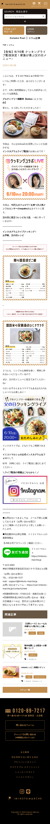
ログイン (34, 6)
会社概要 (25, 752)
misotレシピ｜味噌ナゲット (33, 667)
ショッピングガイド (25, 772)
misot (29, 677)
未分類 (41, 633)
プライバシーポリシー (25, 762)
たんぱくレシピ (40, 677)
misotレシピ (37, 681)
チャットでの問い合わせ (25, 736)
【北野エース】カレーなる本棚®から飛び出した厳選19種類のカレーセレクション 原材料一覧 (35, 625)
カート (39, 6)
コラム (32, 633)
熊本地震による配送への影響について (35, 646)
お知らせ (33, 655)
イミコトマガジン (25, 777)
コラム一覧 (25, 690)
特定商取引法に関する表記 (25, 757)
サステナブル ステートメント (25, 767)
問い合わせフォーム (25, 725)
